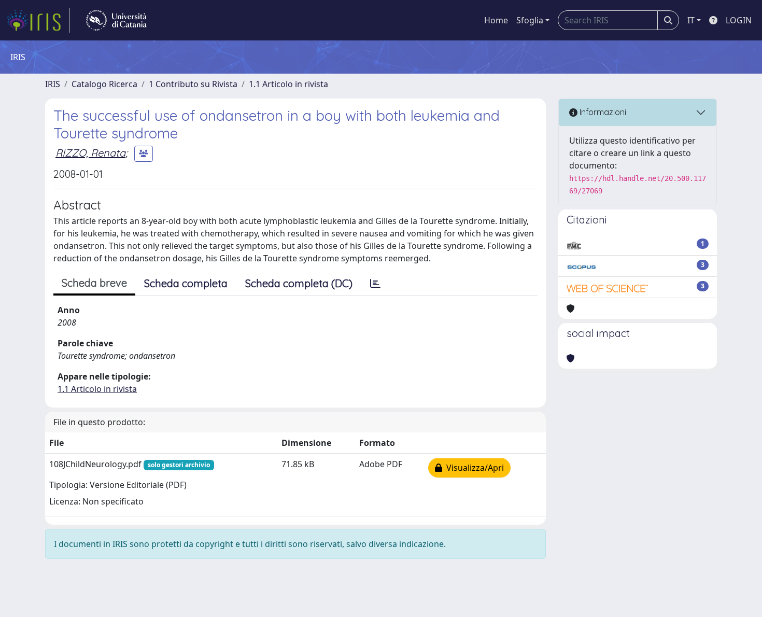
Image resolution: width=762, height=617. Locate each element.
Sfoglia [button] (529, 20)
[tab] (375, 284)
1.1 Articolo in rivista (288, 84)
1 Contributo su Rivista (193, 84)
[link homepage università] (116, 20)
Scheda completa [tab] (186, 283)
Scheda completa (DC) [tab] (298, 283)
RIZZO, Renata (90, 152)
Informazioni (601, 112)
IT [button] (691, 20)
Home (496, 20)
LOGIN (739, 20)
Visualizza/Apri (473, 467)
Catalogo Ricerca (104, 84)
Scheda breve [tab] (94, 282)
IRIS (52, 84)
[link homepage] (37, 20)
